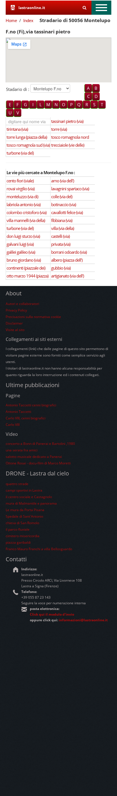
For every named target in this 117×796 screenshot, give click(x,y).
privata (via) (60, 244)
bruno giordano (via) (24, 260)
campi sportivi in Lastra (24, 490)
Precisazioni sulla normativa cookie (33, 316)
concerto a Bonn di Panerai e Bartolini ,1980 (40, 443)
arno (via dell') (62, 180)
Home (11, 20)
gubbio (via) (60, 268)
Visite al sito (15, 329)
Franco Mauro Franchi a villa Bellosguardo (39, 549)
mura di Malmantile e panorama (31, 503)
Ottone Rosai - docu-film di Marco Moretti (38, 463)
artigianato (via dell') (67, 276)
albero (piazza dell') (66, 260)
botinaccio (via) (63, 204)
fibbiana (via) (61, 220)
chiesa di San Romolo (22, 522)
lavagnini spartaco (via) (70, 188)
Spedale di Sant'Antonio (24, 516)
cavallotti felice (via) (67, 212)
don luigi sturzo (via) (23, 236)
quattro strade (17, 483)
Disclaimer (14, 323)
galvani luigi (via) (20, 244)
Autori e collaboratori (22, 303)
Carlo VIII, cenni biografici (25, 418)
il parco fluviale (18, 529)
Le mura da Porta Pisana (25, 509)
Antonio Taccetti (18, 411)
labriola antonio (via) (23, 204)
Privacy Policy (16, 310)
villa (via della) (62, 228)
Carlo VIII (13, 424)
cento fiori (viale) (20, 180)
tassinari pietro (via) (67, 121)
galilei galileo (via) (21, 252)
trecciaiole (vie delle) (67, 145)
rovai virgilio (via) (20, 188)
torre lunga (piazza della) (27, 137)
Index (28, 20)
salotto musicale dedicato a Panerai (34, 456)
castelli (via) (60, 236)
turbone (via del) (20, 153)
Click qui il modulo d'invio (52, 614)
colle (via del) (61, 196)
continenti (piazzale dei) (26, 268)
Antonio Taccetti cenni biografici (31, 405)
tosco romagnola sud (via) (28, 145)
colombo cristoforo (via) (26, 212)
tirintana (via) (17, 129)
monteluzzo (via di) (22, 196)
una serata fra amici (21, 450)
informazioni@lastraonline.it (83, 620)
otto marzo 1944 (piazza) (27, 276)
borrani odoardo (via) (69, 252)
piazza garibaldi (18, 542)
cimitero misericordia (22, 535)
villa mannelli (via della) (26, 220)
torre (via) (59, 129)
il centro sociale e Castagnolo (29, 496)
